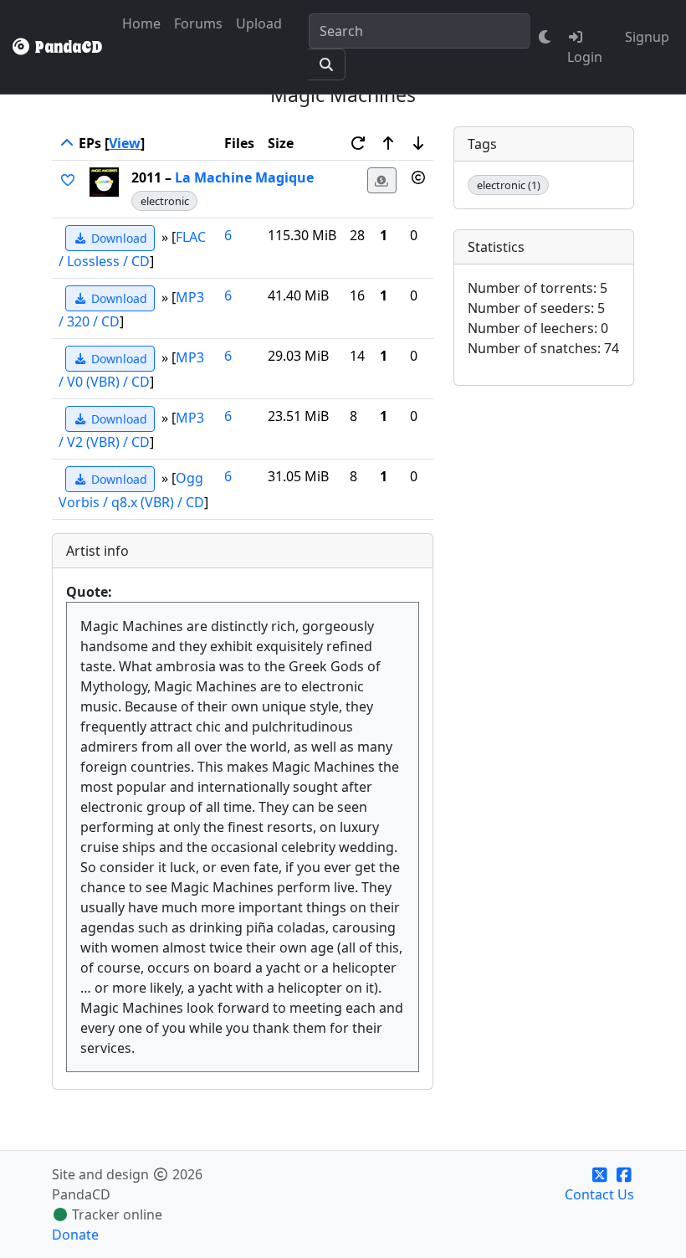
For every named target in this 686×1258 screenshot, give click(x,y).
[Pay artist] (382, 180)
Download (117, 238)
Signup (647, 37)
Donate (75, 1234)
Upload (259, 23)
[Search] (327, 64)
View (125, 143)
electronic (165, 200)
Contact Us (599, 1194)
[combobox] (419, 31)
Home (141, 23)
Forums (198, 23)
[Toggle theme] (545, 37)
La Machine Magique (244, 177)
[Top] (67, 143)
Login (584, 57)
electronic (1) (508, 185)
